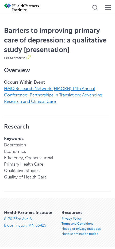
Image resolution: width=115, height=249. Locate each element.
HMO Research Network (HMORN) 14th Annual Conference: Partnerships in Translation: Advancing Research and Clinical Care (53, 95)
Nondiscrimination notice (80, 234)
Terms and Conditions (77, 223)
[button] (95, 7)
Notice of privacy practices (81, 229)
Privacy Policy (72, 218)
